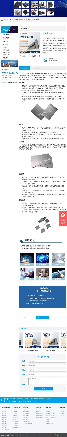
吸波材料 (22, 19)
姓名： (24, 361)
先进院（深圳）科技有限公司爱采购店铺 (19, 399)
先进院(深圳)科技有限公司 (7, 435)
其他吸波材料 (6, 55)
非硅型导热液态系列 (51, 417)
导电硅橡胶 (26, 411)
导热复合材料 (49, 423)
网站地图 (55, 435)
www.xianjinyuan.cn (25, 435)
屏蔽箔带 (25, 419)
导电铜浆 (15, 421)
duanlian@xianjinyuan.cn (11, 82)
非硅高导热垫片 (50, 415)
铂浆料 (15, 415)
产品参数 (36, 68)
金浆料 (15, 413)
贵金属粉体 (16, 427)
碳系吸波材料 (6, 50)
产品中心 (16, 19)
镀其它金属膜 (5, 429)
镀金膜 (4, 411)
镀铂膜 (4, 417)
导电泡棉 (25, 415)
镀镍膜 (4, 419)
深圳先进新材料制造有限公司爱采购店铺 (40, 399)
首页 (11, 19)
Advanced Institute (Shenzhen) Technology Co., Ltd (22, 401)
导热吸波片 (49, 419)
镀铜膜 (4, 415)
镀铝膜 (4, 423)
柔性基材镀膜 (7, 34)
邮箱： (24, 374)
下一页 (60, 317)
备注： (24, 384)
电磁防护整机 (26, 421)
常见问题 (61, 413)
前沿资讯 (61, 411)
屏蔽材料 (5, 41)
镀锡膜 (4, 421)
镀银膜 (4, 413)
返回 (44, 317)
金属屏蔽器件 (26, 413)
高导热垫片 (49, 411)
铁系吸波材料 (6, 52)
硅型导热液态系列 (50, 413)
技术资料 (61, 415)
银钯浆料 (15, 419)
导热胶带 (48, 421)
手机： (24, 365)
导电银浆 (15, 423)
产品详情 (24, 68)
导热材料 (5, 57)
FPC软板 (4, 425)
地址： (24, 370)
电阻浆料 (15, 425)
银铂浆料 (15, 417)
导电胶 (15, 411)
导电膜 (4, 427)
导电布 (25, 417)
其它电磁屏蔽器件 (27, 423)
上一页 (25, 317)
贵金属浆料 (6, 38)
